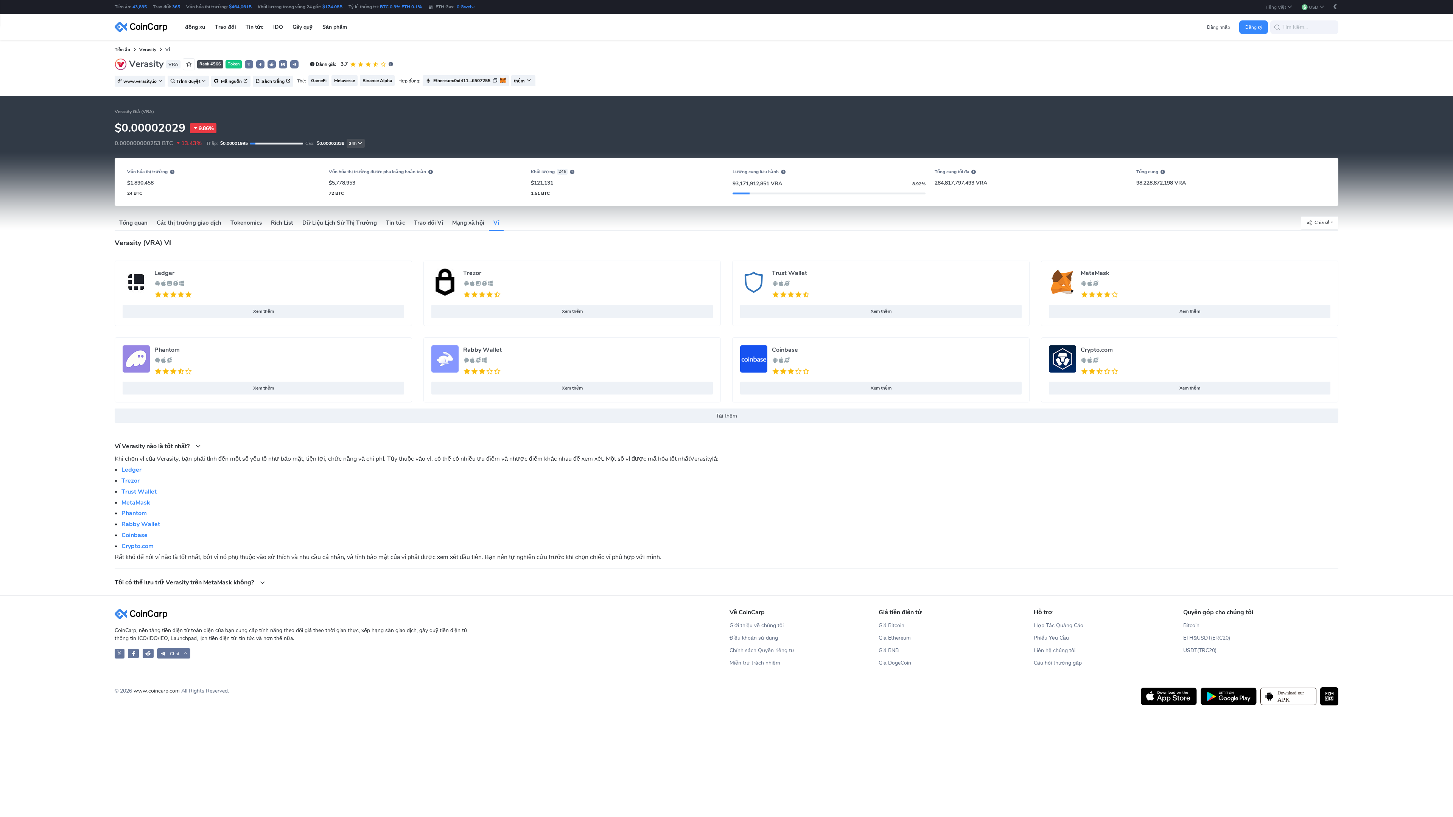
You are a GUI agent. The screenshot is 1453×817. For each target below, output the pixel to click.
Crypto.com (1097, 350)
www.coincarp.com (157, 690)
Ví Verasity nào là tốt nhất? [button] (153, 446)
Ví (496, 223)
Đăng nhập (1218, 27)
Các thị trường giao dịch (189, 223)
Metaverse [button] (344, 81)
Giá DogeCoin (895, 662)
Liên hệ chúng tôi (1054, 650)
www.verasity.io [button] (140, 81)
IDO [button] (278, 27)
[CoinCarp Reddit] (148, 653)
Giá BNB (889, 650)
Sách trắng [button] (273, 81)
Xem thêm (263, 311)
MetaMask (1095, 273)
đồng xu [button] (195, 27)
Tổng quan (133, 223)
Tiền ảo (122, 50)
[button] (1279, 7)
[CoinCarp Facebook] (133, 653)
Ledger (164, 273)
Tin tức (395, 223)
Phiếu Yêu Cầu (1051, 637)
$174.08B (332, 7)
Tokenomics (246, 223)
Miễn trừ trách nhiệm (755, 662)
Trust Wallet (789, 273)
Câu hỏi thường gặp (1058, 662)
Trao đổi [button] (225, 27)
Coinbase (785, 350)
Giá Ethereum (895, 637)
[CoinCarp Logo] (143, 27)
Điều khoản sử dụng (754, 637)
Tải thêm (726, 415)
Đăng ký (1253, 27)
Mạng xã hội (468, 223)
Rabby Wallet (482, 350)
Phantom (167, 350)
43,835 (139, 7)
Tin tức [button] (254, 27)
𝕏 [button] (249, 65)
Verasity (147, 50)
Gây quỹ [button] (302, 27)
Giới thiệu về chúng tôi (757, 625)
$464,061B (240, 7)
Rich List (282, 223)
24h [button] (352, 143)
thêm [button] (519, 81)
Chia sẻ (1322, 222)
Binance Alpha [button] (377, 81)
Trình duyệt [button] (188, 81)
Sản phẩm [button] (334, 27)
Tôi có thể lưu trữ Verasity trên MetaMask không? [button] (185, 582)
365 (176, 7)
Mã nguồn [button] (231, 81)
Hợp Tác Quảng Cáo (1058, 625)
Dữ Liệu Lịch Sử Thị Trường (339, 223)
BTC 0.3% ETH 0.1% (401, 7)
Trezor (472, 273)
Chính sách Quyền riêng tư (762, 650)
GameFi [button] (319, 81)
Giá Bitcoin (891, 625)
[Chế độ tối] (1335, 6)
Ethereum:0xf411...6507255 (461, 81)
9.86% (206, 128)
